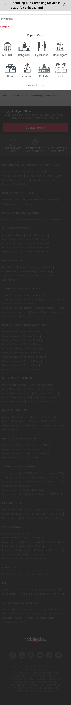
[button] (5, 5)
